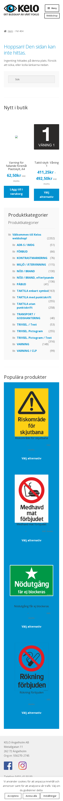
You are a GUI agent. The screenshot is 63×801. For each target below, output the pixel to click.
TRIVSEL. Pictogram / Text (34, 338)
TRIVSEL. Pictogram (30, 331)
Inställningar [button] (49, 795)
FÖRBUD (22, 251)
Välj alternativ (46, 195)
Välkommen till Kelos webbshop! (26, 236)
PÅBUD (21, 284)
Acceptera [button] (13, 795)
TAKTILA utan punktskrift (26, 306)
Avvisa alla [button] (31, 795)
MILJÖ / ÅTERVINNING (31, 264)
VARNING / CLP (27, 351)
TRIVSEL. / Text (27, 324)
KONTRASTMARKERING (32, 258)
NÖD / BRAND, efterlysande (35, 277)
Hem (10, 31)
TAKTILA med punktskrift (34, 297)
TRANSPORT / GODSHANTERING (28, 316)
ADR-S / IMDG (25, 245)
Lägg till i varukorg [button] (16, 192)
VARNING (23, 344)
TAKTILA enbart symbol (33, 291)
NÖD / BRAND (26, 271)
